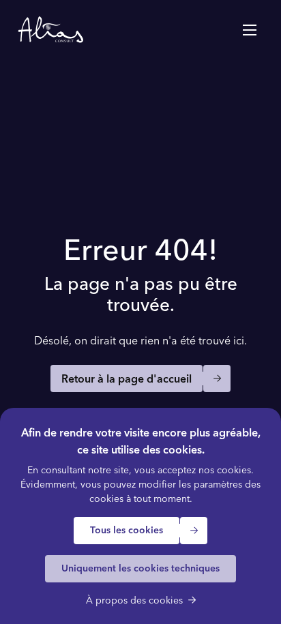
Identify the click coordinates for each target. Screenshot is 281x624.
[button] (249, 30)
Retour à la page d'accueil (126, 378)
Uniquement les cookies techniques (140, 568)
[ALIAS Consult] (50, 30)
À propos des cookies (134, 600)
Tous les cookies (126, 530)
